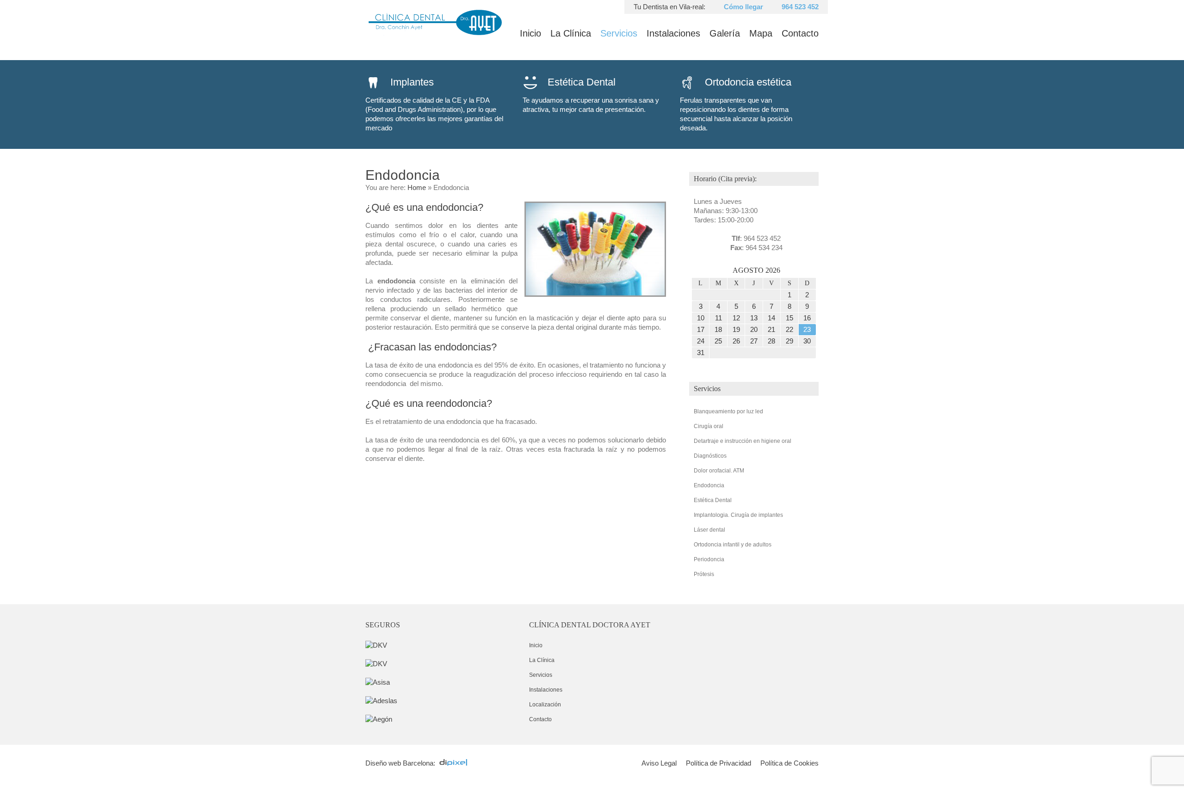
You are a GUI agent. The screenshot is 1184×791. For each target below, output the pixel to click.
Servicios (618, 33)
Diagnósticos (710, 456)
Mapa (760, 33)
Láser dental (709, 530)
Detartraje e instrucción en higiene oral (742, 441)
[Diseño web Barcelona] (455, 763)
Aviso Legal (659, 763)
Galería (724, 33)
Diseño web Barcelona (399, 763)
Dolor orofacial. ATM (719, 470)
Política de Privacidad (718, 763)
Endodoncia (709, 485)
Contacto (800, 33)
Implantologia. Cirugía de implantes (738, 515)
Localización (545, 704)
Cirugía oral (708, 426)
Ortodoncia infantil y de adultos (732, 544)
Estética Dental (713, 500)
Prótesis (704, 574)
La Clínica (570, 33)
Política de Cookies (789, 763)
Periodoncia (709, 559)
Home (416, 187)
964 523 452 (800, 7)
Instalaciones (673, 33)
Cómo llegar (743, 7)
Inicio (530, 33)
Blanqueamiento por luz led (728, 411)
